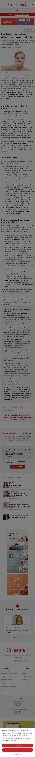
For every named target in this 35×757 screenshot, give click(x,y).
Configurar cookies (18, 754)
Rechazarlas (17, 750)
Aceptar (17, 745)
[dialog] (17, 742)
